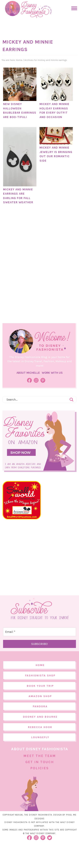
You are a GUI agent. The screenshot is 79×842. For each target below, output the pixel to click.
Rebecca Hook (40, 727)
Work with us (52, 372)
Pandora (40, 706)
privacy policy (46, 834)
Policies (39, 768)
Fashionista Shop (40, 675)
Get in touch (39, 762)
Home (40, 665)
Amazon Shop (40, 696)
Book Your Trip (40, 685)
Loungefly (40, 737)
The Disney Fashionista (28, 9)
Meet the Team (39, 756)
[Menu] (73, 8)
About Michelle (28, 372)
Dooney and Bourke (40, 716)
